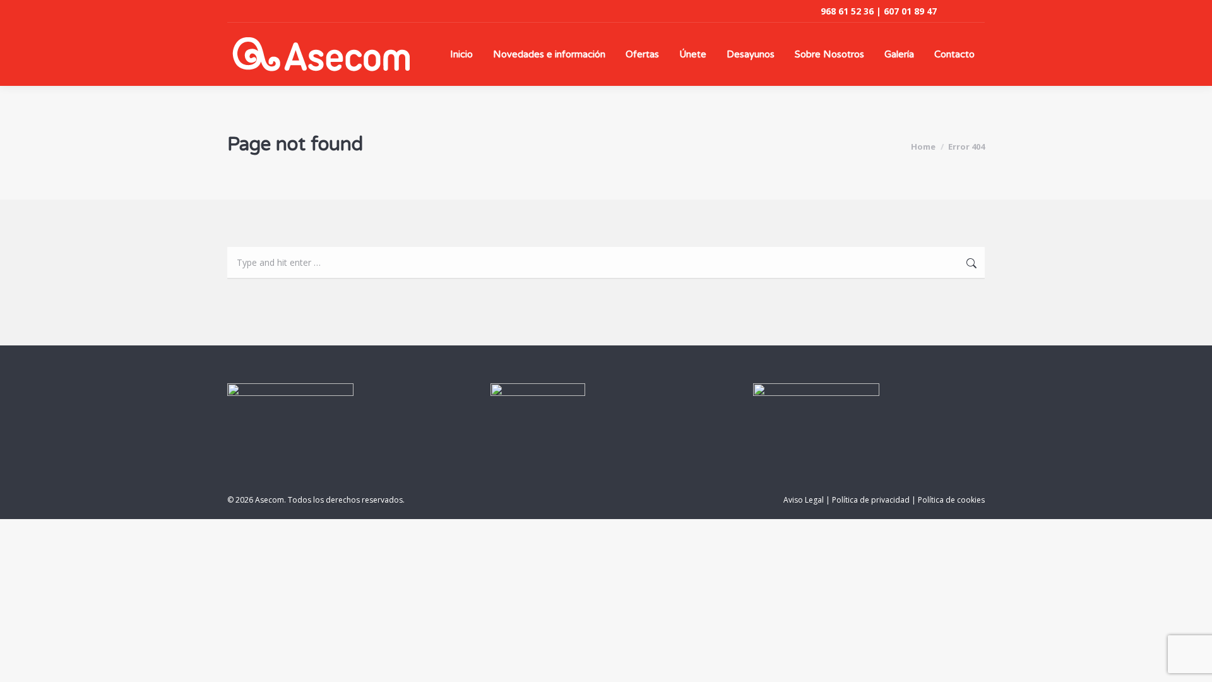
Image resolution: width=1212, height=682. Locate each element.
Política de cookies (951, 499)
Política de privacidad (871, 499)
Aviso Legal (803, 499)
